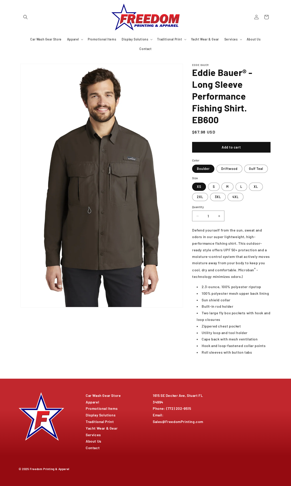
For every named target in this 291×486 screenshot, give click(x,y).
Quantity (198, 207)
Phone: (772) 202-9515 (172, 408)
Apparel (92, 402)
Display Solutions (100, 415)
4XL (235, 197)
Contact (93, 448)
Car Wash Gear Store (103, 395)
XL (256, 187)
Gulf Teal (256, 169)
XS (199, 187)
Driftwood (229, 169)
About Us (93, 441)
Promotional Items (102, 408)
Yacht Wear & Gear (102, 428)
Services (93, 435)
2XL (200, 197)
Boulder (203, 169)
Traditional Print (100, 421)
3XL (218, 197)
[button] (25, 17)
